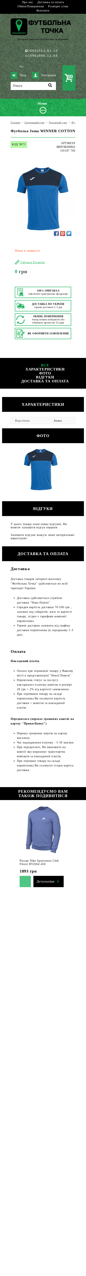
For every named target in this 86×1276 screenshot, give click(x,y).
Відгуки (45, 377)
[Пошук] (50, 86)
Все (45, 365)
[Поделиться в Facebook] (56, 233)
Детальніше (46, 881)
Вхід (23, 75)
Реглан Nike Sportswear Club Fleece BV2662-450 (39, 862)
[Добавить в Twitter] (68, 233)
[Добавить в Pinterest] (62, 233)
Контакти (43, 10)
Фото (45, 373)
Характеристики (45, 369)
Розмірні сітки (58, 6)
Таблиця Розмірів (32, 262)
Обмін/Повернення (31, 6)
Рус (22, 66)
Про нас (27, 2)
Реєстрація (48, 75)
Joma (58, 420)
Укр (15, 66)
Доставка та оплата (50, 2)
